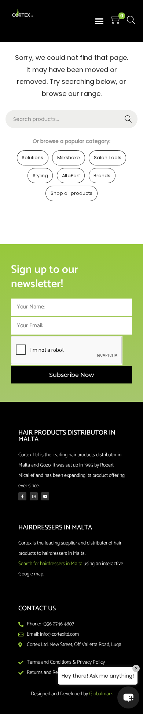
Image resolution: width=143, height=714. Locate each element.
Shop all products (71, 193)
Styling (40, 175)
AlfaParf (71, 175)
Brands (102, 175)
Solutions (32, 157)
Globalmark (101, 694)
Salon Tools (107, 157)
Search (129, 119)
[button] (99, 21)
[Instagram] (34, 496)
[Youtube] (45, 496)
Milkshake (68, 157)
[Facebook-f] (22, 496)
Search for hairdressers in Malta (50, 564)
